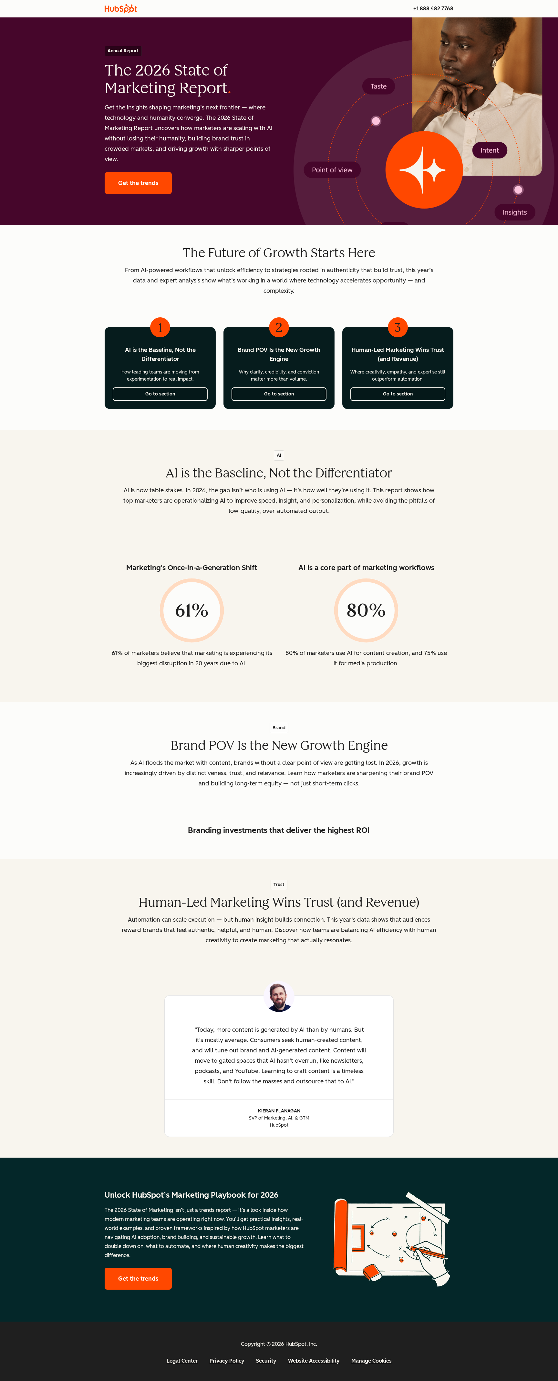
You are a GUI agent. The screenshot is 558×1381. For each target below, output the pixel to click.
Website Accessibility (314, 1361)
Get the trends (145, 183)
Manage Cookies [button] (371, 1361)
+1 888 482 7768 (433, 8)
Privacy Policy (227, 1361)
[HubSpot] (121, 9)
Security (266, 1361)
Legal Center (182, 1361)
